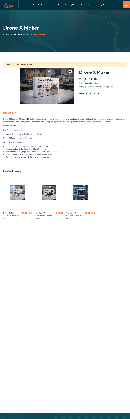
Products (19, 34)
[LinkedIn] (98, 93)
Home (6, 34)
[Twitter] (90, 93)
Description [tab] (9, 112)
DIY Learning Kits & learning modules (100, 87)
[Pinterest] (94, 93)
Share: (81, 94)
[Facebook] (86, 93)
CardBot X (71, 213)
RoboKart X (40, 213)
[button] (70, 71)
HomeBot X (8, 213)
